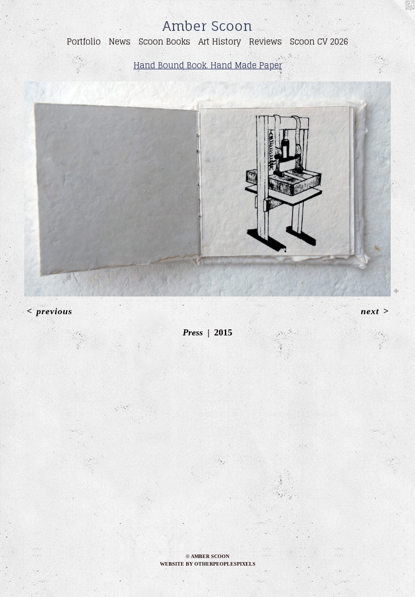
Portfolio (84, 41)
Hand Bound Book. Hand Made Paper (208, 65)
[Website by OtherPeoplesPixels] (395, 20)
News (120, 41)
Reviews (265, 41)
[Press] (207, 188)
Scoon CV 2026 (319, 41)
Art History (219, 41)
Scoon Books (164, 41)
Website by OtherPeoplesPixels (208, 564)
